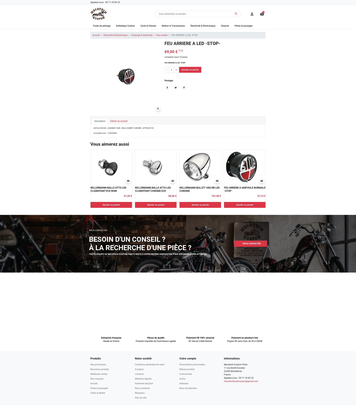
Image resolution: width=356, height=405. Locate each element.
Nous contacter (142, 388)
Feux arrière (161, 35)
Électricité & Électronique (115, 35)
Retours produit (186, 369)
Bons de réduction (188, 388)
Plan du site (140, 397)
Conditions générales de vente (149, 364)
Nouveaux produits (99, 369)
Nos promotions (98, 364)
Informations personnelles (192, 364)
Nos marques (96, 378)
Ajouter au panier (190, 69)
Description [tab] (99, 121)
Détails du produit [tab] (119, 121)
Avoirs (182, 378)
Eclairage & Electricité (141, 35)
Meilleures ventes (98, 374)
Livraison (139, 374)
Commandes (185, 374)
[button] (262, 14)
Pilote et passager (99, 388)
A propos (139, 369)
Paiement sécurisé (144, 383)
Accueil (96, 35)
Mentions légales (143, 378)
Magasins (140, 393)
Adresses (183, 383)
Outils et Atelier (97, 393)
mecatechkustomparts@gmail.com (241, 381)
